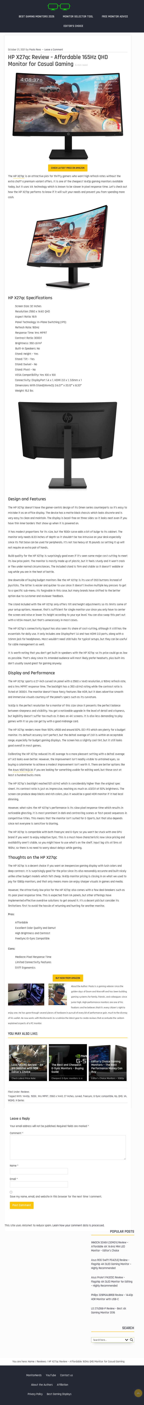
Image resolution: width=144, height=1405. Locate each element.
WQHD (11, 1100)
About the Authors (42, 1385)
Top (138, 1393)
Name (14, 1166)
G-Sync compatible (103, 1096)
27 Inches (69, 1096)
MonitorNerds (34, 1375)
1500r (34, 1096)
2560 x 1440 (56, 1096)
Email (14, 1179)
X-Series (20, 1100)
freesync (87, 1096)
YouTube (51, 1375)
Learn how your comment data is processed (78, 1225)
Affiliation (62, 1385)
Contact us (66, 1375)
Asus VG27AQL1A (23, 770)
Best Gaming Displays (59, 1394)
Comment (16, 1133)
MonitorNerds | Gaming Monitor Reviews (59, 7)
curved (78, 1096)
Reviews (25, 1092)
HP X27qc (18, 176)
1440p (26, 1096)
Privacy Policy (35, 1394)
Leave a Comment (53, 49)
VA (125, 1096)
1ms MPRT (43, 1096)
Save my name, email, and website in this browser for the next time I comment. (56, 1197)
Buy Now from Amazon (68, 978)
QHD (120, 1096)
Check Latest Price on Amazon (67, 168)
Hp (115, 1096)
